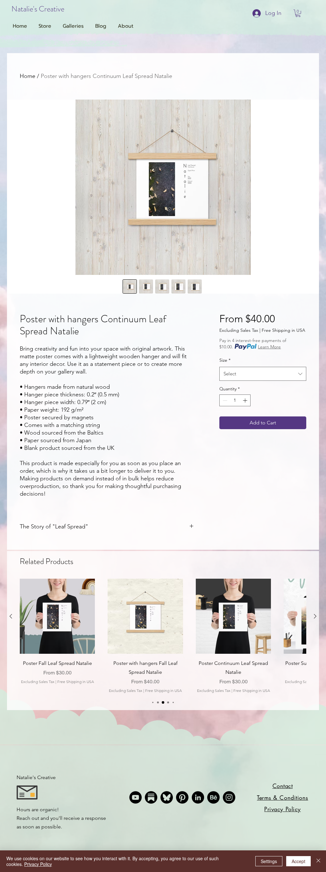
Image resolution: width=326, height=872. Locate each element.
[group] (163, 636)
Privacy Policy (38, 864)
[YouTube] (135, 797)
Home (27, 76)
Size (224, 360)
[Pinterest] (182, 797)
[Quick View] (57, 616)
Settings (269, 861)
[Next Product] (315, 616)
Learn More (269, 347)
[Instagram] (229, 797)
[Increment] (246, 400)
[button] (298, 13)
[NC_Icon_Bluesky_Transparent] (166, 797)
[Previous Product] (11, 616)
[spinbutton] (235, 400)
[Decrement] (224, 400)
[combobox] (262, 374)
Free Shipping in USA (283, 330)
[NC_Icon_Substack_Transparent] (151, 797)
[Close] (318, 861)
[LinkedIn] (198, 797)
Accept (298, 861)
